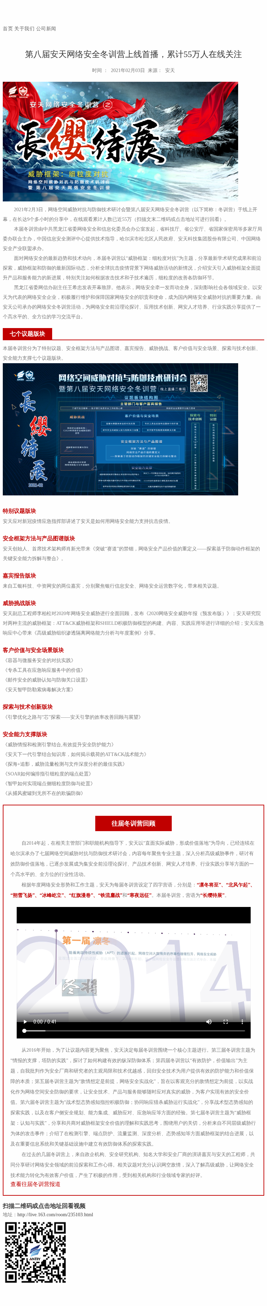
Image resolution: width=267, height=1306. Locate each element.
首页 (8, 28)
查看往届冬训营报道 (35, 1184)
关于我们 (24, 28)
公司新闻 (46, 28)
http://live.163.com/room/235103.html (55, 1214)
